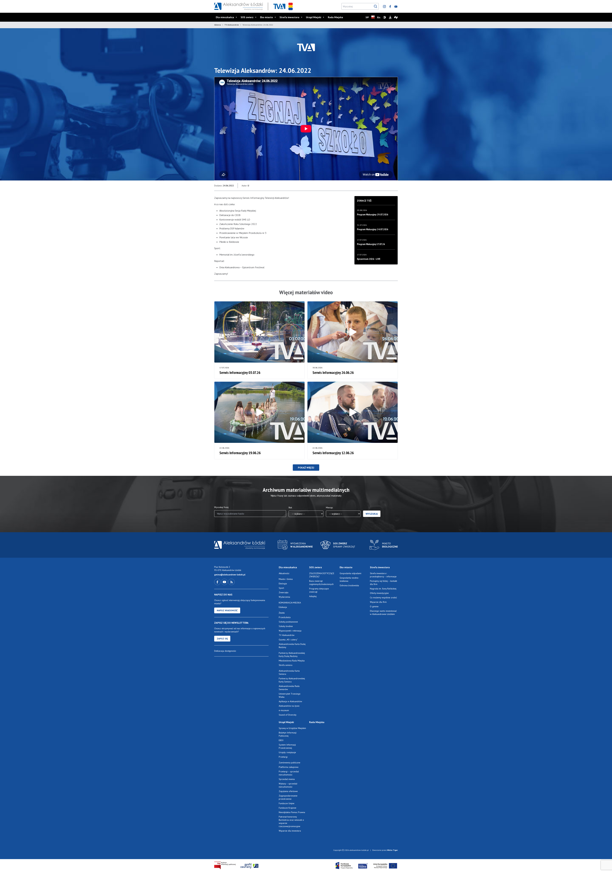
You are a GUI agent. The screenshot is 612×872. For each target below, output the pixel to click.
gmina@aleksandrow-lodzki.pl (229, 574)
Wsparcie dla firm (378, 602)
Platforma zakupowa (288, 767)
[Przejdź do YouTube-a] (224, 581)
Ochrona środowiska (349, 585)
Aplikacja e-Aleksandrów (290, 701)
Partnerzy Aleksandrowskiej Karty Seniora (292, 680)
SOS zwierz (247, 17)
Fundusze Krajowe (287, 807)
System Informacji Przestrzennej (287, 746)
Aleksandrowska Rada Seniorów (289, 688)
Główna (217, 25)
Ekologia (283, 583)
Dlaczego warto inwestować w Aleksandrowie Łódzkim (383, 612)
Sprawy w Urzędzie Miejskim (292, 728)
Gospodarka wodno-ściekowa (349, 579)
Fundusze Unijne (286, 803)
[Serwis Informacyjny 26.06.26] (352, 332)
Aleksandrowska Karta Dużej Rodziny (292, 646)
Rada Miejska (335, 17)
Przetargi (283, 756)
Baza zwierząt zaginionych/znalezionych (321, 583)
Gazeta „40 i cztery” (288, 639)
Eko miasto (266, 17)
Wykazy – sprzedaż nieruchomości (288, 785)
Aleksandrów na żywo (289, 705)
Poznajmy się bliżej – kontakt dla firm (383, 583)
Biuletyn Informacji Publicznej (287, 734)
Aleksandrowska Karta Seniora (289, 672)
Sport (281, 588)
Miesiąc (329, 507)
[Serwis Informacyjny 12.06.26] (352, 412)
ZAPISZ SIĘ (222, 638)
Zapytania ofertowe (288, 791)
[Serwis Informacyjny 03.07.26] (259, 332)
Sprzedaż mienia (287, 779)
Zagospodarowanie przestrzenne (288, 797)
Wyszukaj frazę (221, 507)
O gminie (374, 606)
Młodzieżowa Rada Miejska (292, 660)
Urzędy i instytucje (287, 752)
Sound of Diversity (287, 714)
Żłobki (282, 612)
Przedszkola (285, 617)
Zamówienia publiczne (289, 762)
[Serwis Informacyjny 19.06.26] (259, 412)
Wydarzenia (284, 596)
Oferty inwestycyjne (379, 593)
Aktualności (284, 573)
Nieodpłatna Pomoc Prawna (292, 812)
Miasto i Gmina (286, 579)
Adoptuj (313, 596)
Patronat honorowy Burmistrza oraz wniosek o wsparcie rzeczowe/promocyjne (291, 821)
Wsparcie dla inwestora (290, 830)
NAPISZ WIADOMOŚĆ (227, 610)
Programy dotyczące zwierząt (319, 590)
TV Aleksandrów (231, 25)
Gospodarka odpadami (350, 573)
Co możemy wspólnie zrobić (383, 597)
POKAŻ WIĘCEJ (306, 467)
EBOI (281, 740)
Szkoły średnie (286, 626)
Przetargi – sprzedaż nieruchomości (289, 773)
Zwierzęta (283, 592)
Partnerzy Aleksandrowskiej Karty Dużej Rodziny (292, 655)
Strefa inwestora (289, 17)
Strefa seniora (285, 665)
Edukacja (283, 607)
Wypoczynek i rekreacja (290, 630)
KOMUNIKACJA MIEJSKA (290, 602)
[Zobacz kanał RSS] (231, 581)
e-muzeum (284, 710)
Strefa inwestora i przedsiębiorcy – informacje (383, 575)
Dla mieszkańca (225, 17)
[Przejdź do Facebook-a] (217, 581)
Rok (290, 507)
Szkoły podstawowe (288, 621)
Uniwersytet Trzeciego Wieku (289, 695)
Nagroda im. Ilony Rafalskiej (383, 588)
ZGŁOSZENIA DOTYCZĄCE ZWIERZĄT (321, 575)
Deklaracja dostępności (225, 650)
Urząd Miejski (313, 17)
